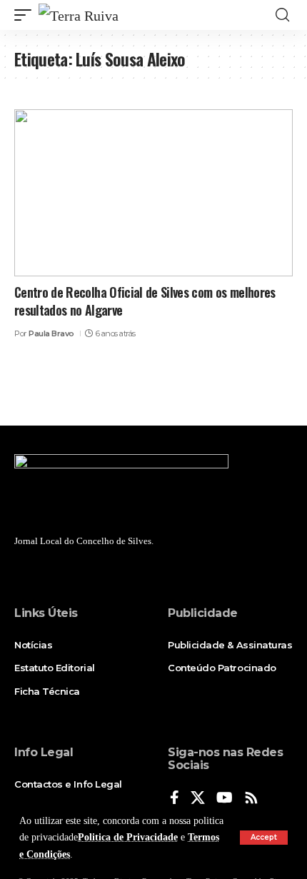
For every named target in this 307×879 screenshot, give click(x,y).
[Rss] (251, 798)
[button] (264, 837)
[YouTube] (224, 798)
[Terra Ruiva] (79, 15)
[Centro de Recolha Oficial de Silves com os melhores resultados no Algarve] (153, 192)
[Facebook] (174, 798)
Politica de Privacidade (128, 837)
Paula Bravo (51, 333)
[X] (197, 798)
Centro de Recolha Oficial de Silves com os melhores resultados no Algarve (145, 301)
